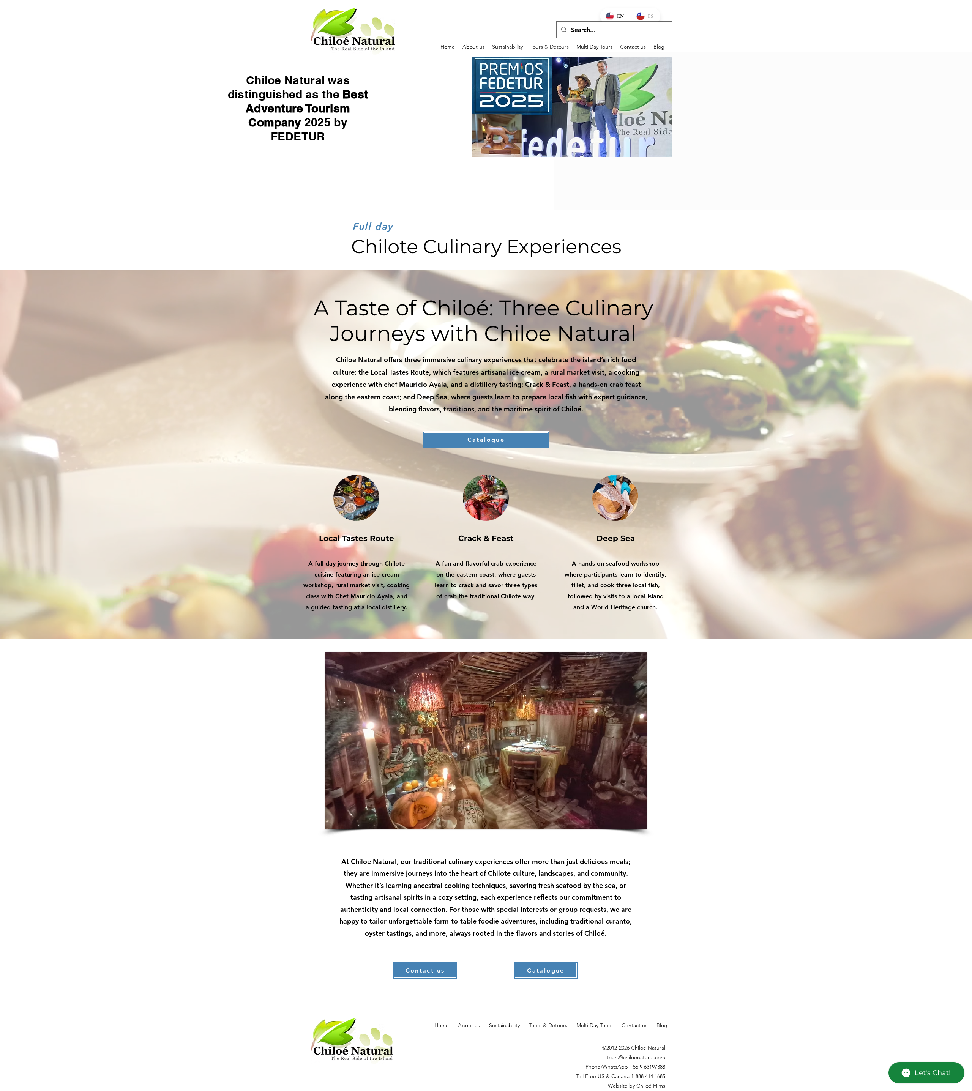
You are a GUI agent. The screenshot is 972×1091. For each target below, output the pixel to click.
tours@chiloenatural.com (636, 1057)
